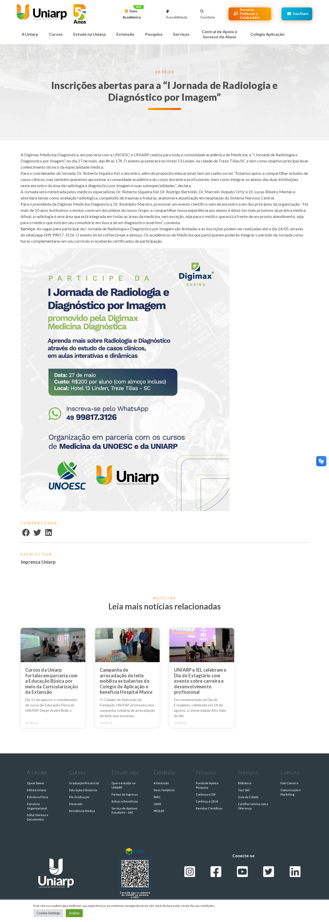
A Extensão (161, 783)
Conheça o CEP (206, 794)
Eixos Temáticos (164, 790)
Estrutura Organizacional (37, 806)
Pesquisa (153, 34)
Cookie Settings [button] (48, 913)
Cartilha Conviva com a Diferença (253, 806)
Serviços (181, 34)
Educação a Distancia (83, 790)
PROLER (159, 811)
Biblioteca (244, 783)
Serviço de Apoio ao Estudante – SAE (124, 810)
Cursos (56, 34)
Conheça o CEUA (207, 801)
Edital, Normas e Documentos (37, 817)
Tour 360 (243, 790)
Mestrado (75, 804)
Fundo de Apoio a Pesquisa (207, 785)
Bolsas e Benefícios (125, 801)
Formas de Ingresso (125, 794)
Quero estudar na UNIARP (123, 785)
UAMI (157, 804)
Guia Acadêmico (132, 14)
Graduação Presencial (84, 783)
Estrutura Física (37, 797)
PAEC (157, 797)
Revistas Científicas (209, 808)
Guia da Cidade (248, 797)
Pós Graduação (79, 797)
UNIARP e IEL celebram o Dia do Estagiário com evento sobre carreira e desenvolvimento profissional (200, 681)
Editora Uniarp (36, 790)
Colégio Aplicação (267, 34)
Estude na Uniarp (89, 34)
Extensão (125, 34)
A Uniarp (30, 34)
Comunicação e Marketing (290, 792)
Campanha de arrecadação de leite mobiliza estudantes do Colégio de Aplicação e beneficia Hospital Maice (126, 681)
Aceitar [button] (74, 913)
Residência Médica (82, 811)
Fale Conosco (289, 783)
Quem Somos (35, 783)
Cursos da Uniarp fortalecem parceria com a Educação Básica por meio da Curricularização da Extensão (51, 681)
